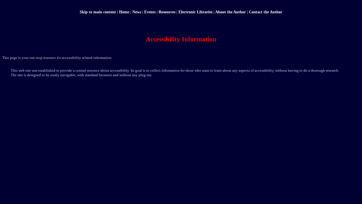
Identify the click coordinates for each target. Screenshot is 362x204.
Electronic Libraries (195, 12)
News (136, 12)
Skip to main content (98, 12)
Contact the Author (265, 12)
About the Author (230, 12)
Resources (167, 12)
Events (150, 12)
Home (124, 12)
